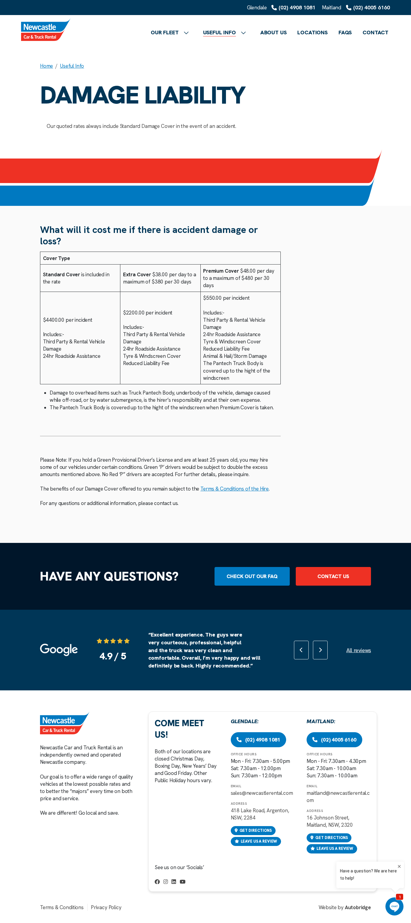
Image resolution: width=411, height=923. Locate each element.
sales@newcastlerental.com (262, 793)
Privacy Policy (106, 907)
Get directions (255, 830)
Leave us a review (259, 841)
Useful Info (72, 66)
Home (46, 66)
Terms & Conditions (62, 907)
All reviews (358, 650)
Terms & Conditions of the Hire (234, 488)
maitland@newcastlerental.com (338, 797)
